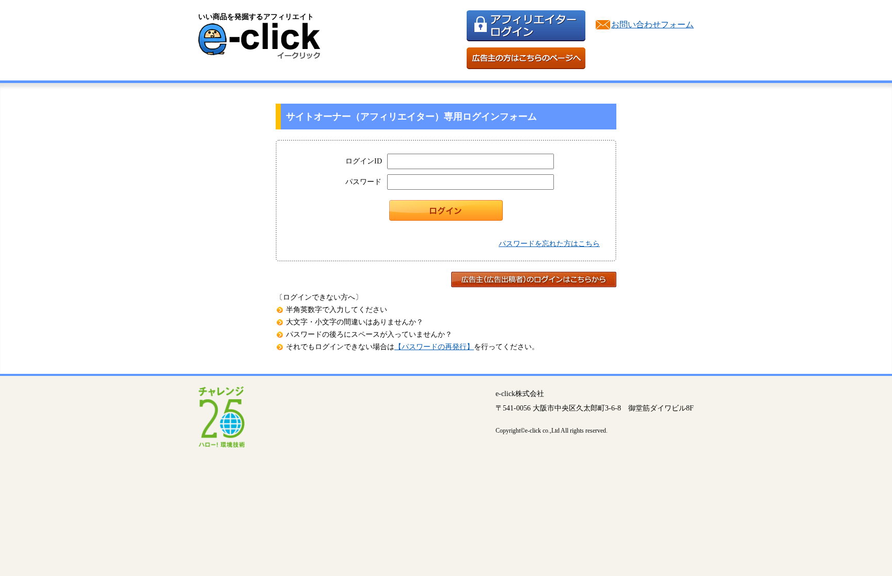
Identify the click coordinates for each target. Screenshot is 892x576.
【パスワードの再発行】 (434, 347)
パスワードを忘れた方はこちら (549, 244)
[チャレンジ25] (221, 444)
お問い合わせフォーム (652, 24)
